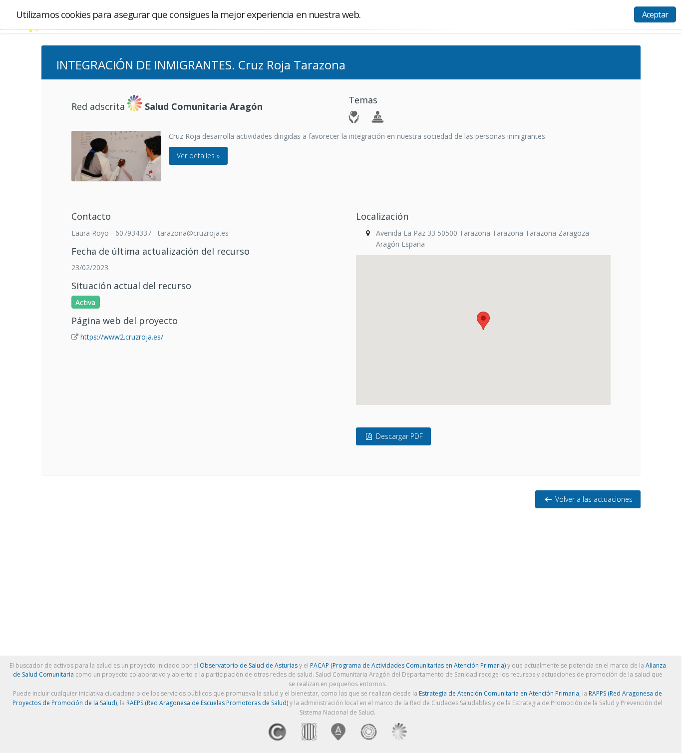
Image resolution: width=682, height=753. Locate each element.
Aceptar (655, 14)
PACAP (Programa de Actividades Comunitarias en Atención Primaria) (408, 665)
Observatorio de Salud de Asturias (249, 665)
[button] (483, 321)
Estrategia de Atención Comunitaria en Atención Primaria (499, 693)
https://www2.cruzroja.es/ (121, 337)
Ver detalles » (198, 155)
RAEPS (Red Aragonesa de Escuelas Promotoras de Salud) (207, 703)
